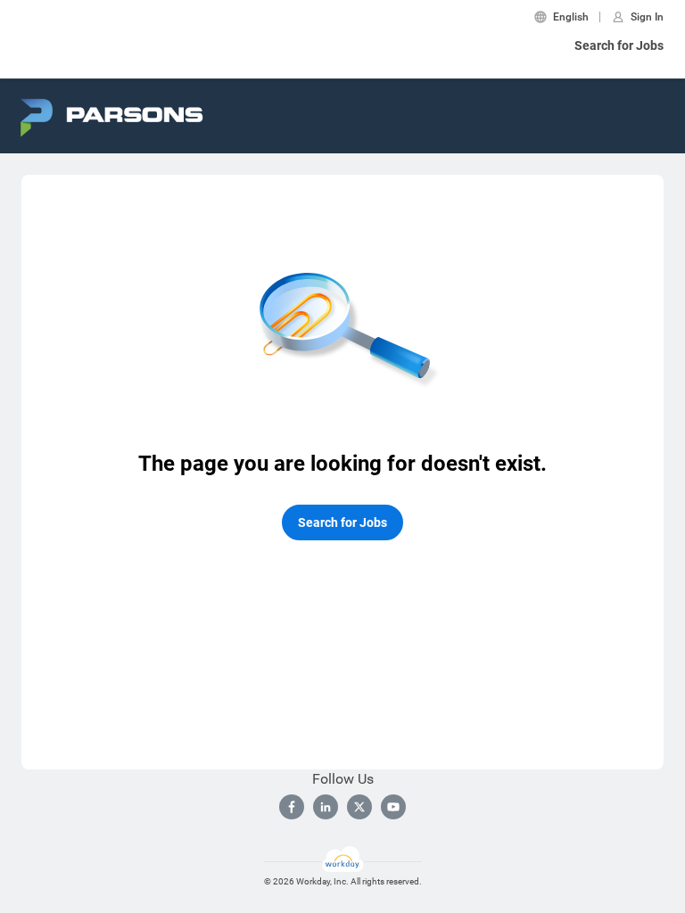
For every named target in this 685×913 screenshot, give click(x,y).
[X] (359, 806)
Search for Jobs (619, 45)
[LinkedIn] (325, 806)
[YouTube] (393, 806)
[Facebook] (291, 806)
